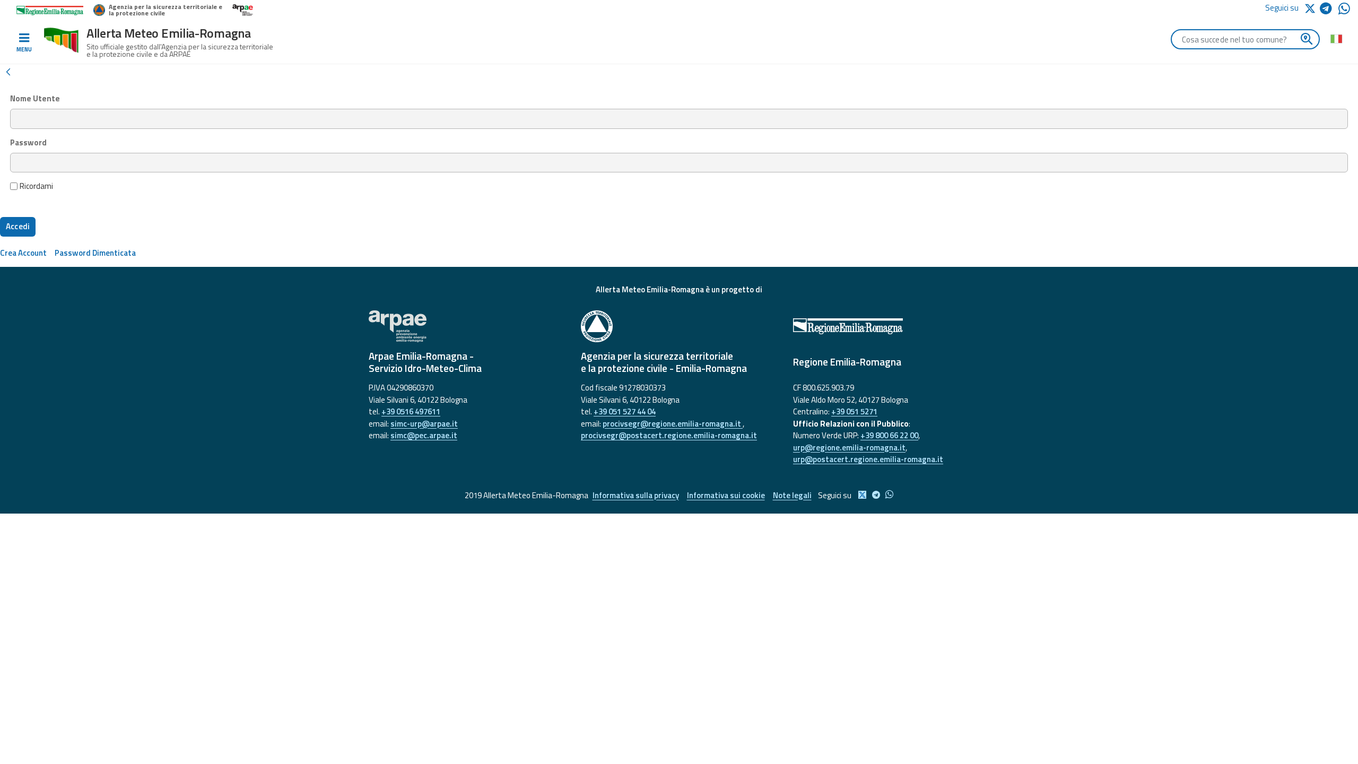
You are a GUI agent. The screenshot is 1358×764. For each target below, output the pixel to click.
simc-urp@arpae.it (424, 424)
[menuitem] (23, 253)
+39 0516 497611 (410, 411)
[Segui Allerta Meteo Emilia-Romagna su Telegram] (1329, 10)
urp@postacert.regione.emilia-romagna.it (868, 459)
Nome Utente (35, 99)
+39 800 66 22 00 (889, 435)
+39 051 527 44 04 (625, 411)
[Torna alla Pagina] (8, 71)
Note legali (792, 495)
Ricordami (36, 186)
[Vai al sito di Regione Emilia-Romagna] (891, 326)
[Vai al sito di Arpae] (467, 326)
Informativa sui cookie (726, 495)
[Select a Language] (1336, 38)
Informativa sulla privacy (636, 495)
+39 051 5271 (854, 411)
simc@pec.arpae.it (423, 435)
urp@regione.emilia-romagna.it (849, 447)
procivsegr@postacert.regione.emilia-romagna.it (669, 435)
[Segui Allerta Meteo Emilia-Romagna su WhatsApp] (1344, 11)
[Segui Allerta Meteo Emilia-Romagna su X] (1312, 8)
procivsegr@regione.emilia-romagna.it (673, 424)
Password (28, 143)
